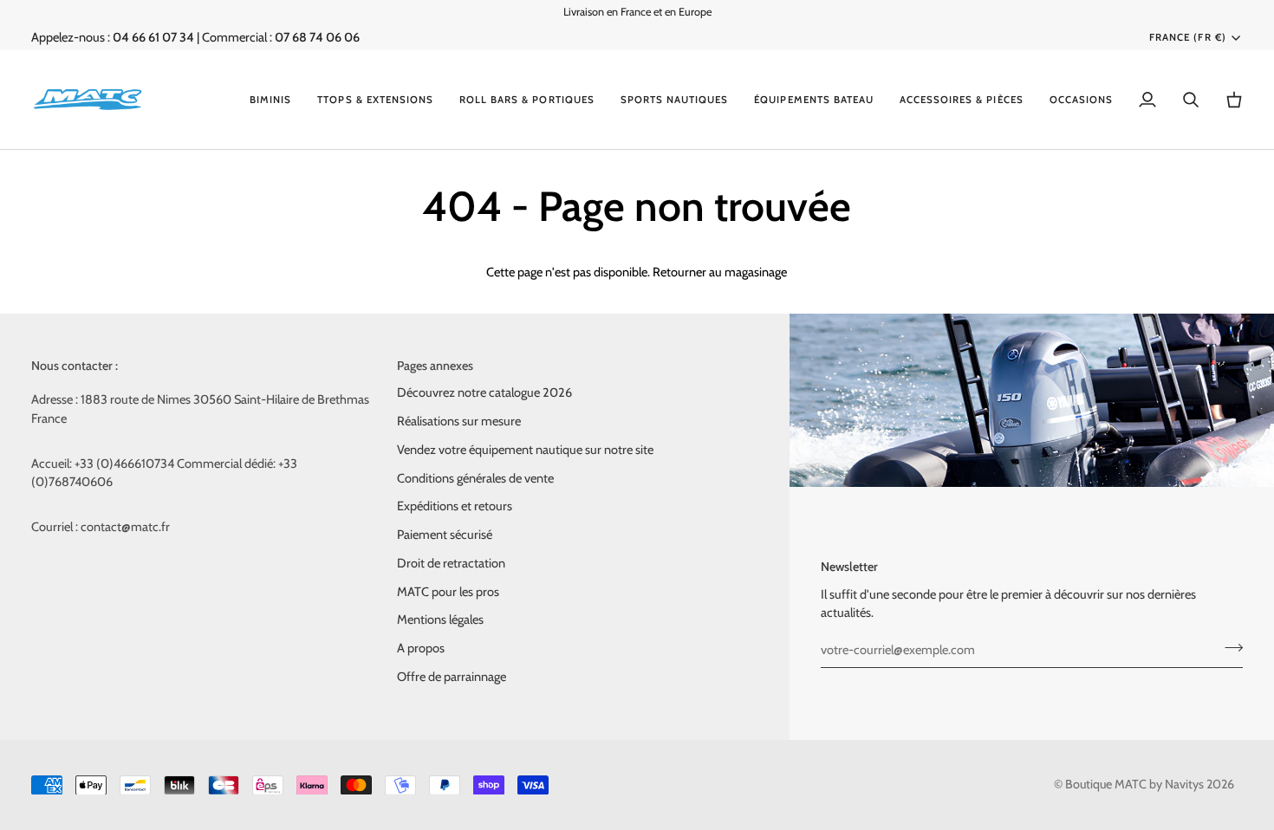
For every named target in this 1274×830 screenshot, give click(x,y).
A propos (421, 648)
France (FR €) (1187, 37)
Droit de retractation (451, 563)
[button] (270, 99)
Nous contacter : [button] (74, 365)
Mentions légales (440, 619)
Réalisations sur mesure (459, 421)
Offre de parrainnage (451, 676)
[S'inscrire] (1228, 647)
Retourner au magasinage (720, 272)
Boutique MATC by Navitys (1134, 784)
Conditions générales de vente (475, 478)
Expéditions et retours (454, 506)
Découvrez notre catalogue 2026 (484, 392)
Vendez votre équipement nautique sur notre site (525, 449)
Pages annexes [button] (435, 365)
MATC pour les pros (448, 592)
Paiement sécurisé (444, 534)
